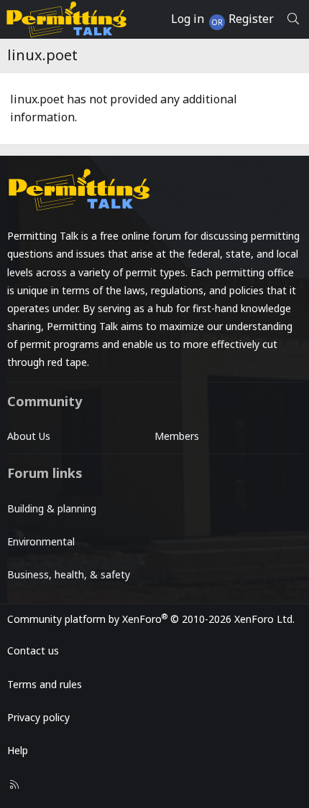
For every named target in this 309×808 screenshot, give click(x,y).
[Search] (293, 19)
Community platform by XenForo (151, 619)
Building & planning (51, 508)
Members (176, 436)
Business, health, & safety (68, 574)
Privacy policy (38, 717)
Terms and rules (44, 684)
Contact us (33, 650)
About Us (28, 436)
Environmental (41, 541)
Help (17, 750)
